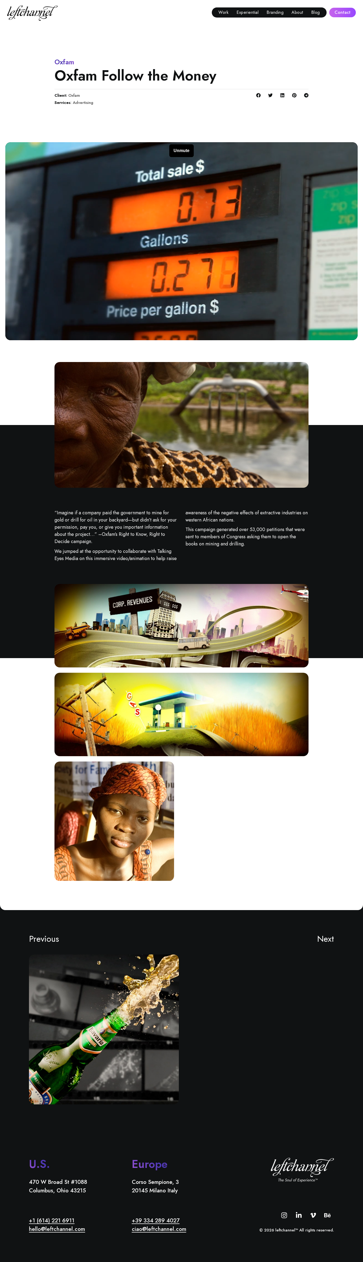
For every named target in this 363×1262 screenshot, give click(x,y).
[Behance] (327, 1215)
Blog (315, 12)
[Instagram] (284, 1215)
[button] (258, 95)
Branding (275, 12)
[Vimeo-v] (312, 1215)
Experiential (248, 12)
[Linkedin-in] (298, 1215)
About (297, 12)
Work (223, 12)
